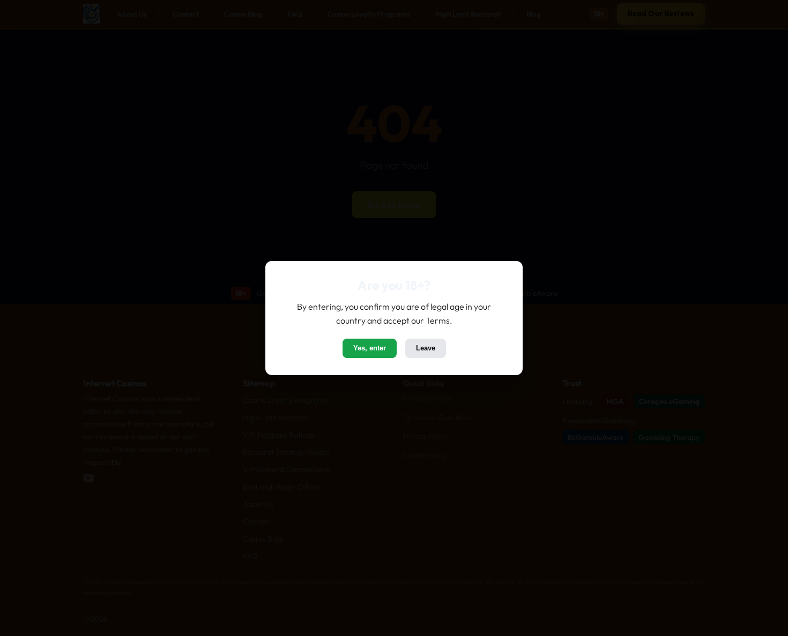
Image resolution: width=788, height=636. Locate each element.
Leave (425, 348)
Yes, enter (369, 348)
